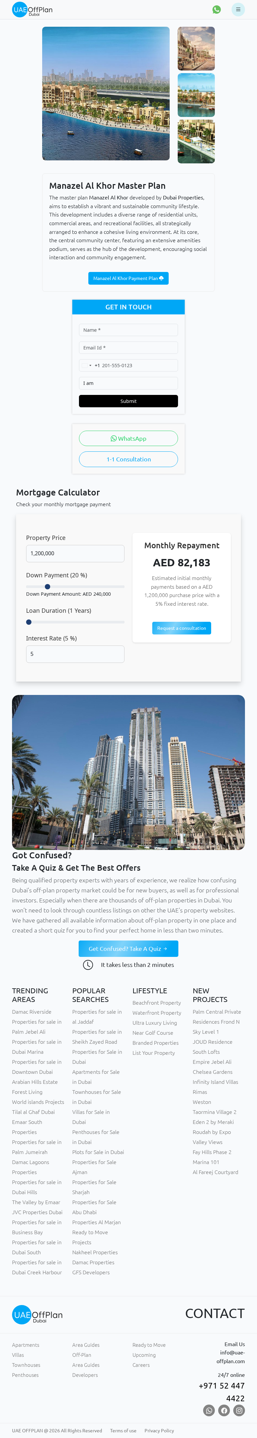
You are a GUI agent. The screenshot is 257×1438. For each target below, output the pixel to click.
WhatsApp (132, 438)
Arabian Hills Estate (35, 1082)
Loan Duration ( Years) (58, 610)
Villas (18, 1355)
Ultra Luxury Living (155, 1023)
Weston (202, 1102)
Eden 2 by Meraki (213, 1122)
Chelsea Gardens (213, 1072)
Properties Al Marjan (96, 1222)
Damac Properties (93, 1262)
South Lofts (206, 1052)
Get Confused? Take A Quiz (125, 948)
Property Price (46, 538)
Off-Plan (81, 1355)
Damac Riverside (32, 1012)
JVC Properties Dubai (37, 1212)
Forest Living (27, 1092)
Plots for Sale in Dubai (98, 1152)
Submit (128, 401)
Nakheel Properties (95, 1252)
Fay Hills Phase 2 (212, 1152)
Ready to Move (149, 1345)
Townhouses (26, 1365)
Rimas (200, 1092)
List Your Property (154, 1053)
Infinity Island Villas (215, 1082)
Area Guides (85, 1345)
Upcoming (144, 1355)
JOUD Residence (213, 1042)
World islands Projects (38, 1102)
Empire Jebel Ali (212, 1062)
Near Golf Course (153, 1033)
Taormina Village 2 (215, 1112)
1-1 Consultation (128, 459)
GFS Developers (91, 1272)
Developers (85, 1375)
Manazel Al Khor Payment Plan (126, 278)
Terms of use (123, 1430)
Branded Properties (156, 1043)
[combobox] (89, 365)
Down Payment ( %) (56, 575)
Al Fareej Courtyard (215, 1172)
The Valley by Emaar (36, 1202)
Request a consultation (181, 628)
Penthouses (25, 1375)
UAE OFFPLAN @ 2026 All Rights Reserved (57, 1430)
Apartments (25, 1345)
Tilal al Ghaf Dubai (33, 1112)
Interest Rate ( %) (51, 638)
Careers (141, 1365)
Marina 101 (206, 1162)
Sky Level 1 (206, 1032)
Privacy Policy (159, 1430)
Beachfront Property (157, 1003)
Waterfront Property (157, 1013)
